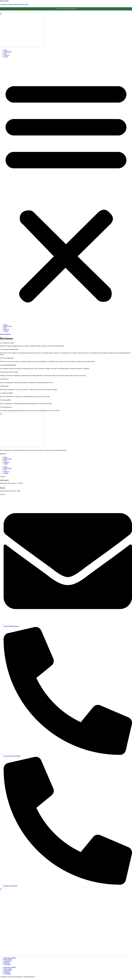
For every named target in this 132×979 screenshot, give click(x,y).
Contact (6, 56)
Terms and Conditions (10, 958)
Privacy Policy (8, 959)
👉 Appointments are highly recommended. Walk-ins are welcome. (14, 4)
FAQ (5, 53)
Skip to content (4, 1)
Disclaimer (7, 962)
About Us (6, 55)
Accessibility (7, 964)
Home (5, 50)
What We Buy (8, 51)
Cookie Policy (8, 961)
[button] (66, 190)
